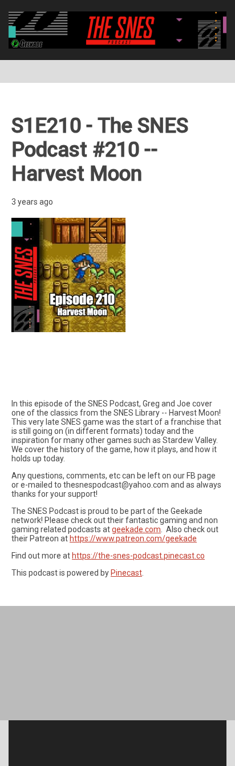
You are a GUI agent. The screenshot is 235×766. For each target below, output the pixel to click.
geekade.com (136, 529)
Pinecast (126, 572)
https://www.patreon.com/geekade (133, 538)
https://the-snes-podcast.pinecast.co (138, 555)
